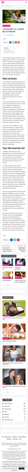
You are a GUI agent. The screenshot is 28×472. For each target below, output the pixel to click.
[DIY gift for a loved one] (7, 262)
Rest (4, 383)
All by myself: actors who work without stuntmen (7, 249)
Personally (5, 338)
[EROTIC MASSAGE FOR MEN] (14, 332)
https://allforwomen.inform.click (20, 451)
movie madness (6, 315)
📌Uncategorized (8, 419)
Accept (21, 468)
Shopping (6, 414)
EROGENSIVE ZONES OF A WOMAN (22, 249)
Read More (14, 470)
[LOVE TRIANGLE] (7, 275)
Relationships (6, 25)
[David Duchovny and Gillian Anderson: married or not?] (14, 377)
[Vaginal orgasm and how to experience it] (20, 275)
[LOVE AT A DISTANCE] (20, 262)
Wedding (6, 417)
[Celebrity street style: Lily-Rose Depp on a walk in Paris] (14, 353)
